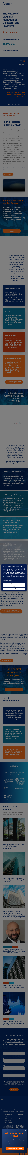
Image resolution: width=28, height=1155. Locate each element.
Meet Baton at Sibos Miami (15, 1148)
